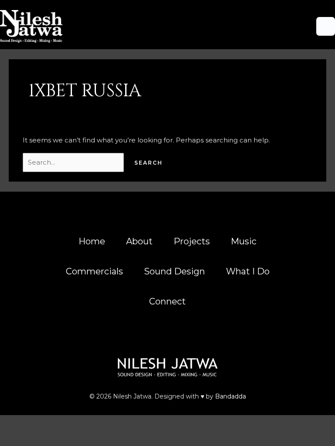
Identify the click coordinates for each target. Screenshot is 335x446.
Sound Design (174, 271)
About (139, 241)
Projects (192, 241)
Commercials (94, 271)
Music (243, 241)
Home (92, 241)
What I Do (248, 271)
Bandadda (230, 396)
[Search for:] (74, 162)
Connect (167, 301)
